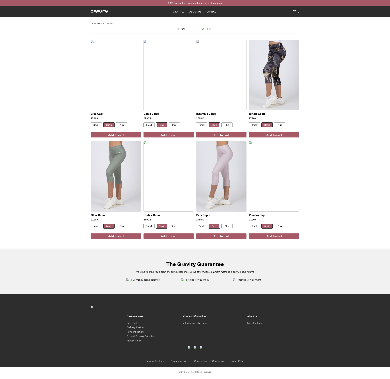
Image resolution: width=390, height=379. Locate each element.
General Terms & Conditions (141, 336)
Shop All (178, 11)
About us (195, 11)
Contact (212, 11)
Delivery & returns (136, 327)
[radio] (96, 125)
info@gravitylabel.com (195, 323)
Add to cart (116, 135)
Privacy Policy (134, 340)
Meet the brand (255, 323)
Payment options (135, 331)
